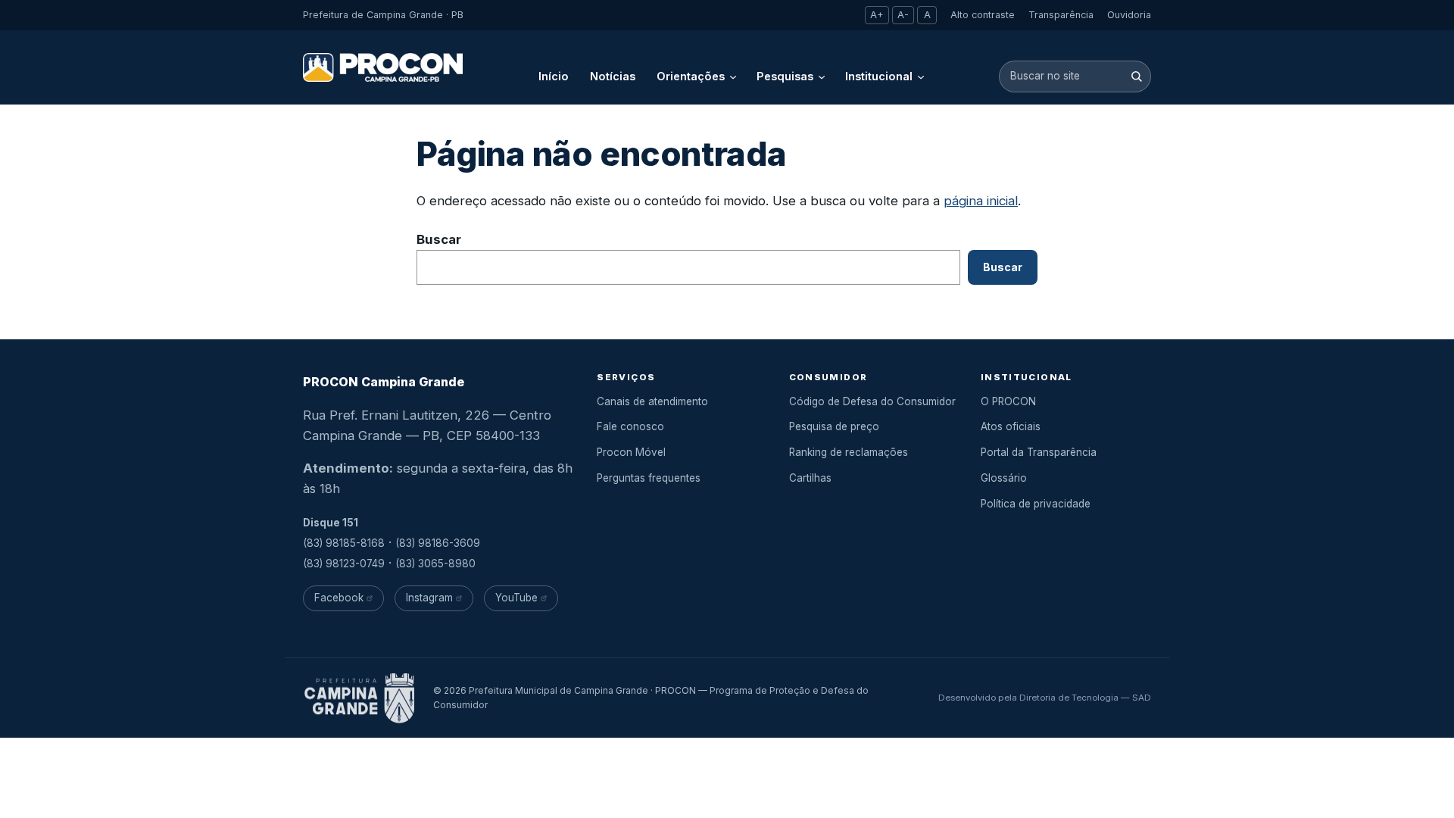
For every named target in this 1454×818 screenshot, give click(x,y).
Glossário (1004, 478)
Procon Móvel (631, 452)
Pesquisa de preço (834, 426)
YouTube (516, 598)
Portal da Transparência (1039, 452)
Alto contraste (982, 14)
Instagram (429, 598)
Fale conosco (630, 426)
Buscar (439, 239)
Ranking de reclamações (848, 452)
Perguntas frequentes (648, 478)
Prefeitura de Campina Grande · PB (383, 14)
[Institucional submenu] (921, 76)
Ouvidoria (1129, 14)
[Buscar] (1136, 76)
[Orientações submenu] (733, 76)
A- (903, 14)
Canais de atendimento (652, 401)
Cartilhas (810, 478)
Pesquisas (785, 76)
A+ (877, 14)
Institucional (879, 76)
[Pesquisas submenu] (821, 76)
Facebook (339, 598)
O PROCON (1008, 401)
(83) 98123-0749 (344, 563)
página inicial (981, 200)
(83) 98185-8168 (344, 543)
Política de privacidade (1035, 504)
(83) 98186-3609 (437, 543)
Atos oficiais (1011, 426)
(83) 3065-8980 (435, 563)
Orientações (691, 76)
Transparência (1061, 14)
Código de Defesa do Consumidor (872, 401)
